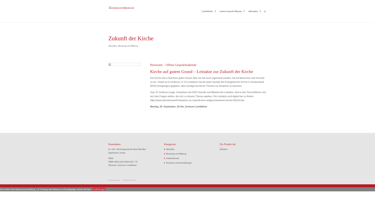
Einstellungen (98, 189)
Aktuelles (253, 11)
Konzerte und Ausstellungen (179, 163)
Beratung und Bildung (128, 46)
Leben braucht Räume (231, 11)
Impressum (113, 180)
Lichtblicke (207, 11)
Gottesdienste (172, 158)
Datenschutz (129, 180)
